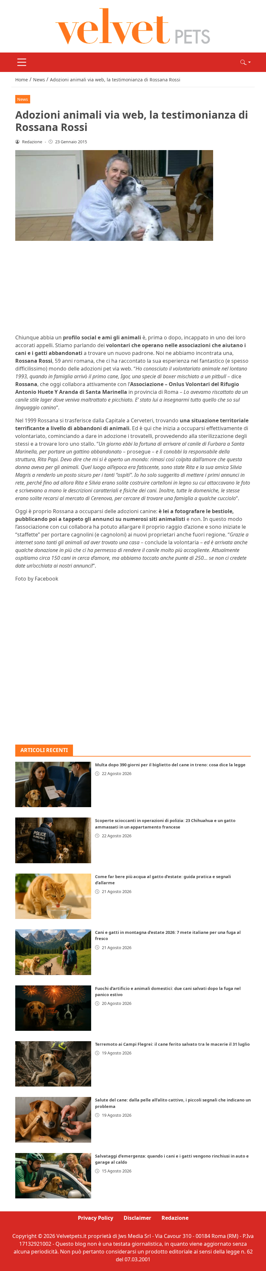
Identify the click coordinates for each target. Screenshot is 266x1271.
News (22, 99)
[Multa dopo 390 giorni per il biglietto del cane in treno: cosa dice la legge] (53, 784)
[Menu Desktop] (21, 62)
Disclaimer (137, 1217)
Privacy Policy (95, 1217)
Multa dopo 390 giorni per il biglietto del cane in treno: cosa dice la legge (170, 765)
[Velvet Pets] (133, 25)
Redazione (175, 1217)
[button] (245, 62)
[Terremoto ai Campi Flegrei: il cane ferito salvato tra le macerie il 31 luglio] (53, 1064)
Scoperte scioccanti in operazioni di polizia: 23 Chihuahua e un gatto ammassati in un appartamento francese (165, 824)
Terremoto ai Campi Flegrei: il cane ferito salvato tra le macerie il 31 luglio (172, 1044)
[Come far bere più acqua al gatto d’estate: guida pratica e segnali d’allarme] (53, 896)
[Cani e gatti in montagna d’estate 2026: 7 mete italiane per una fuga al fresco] (53, 952)
